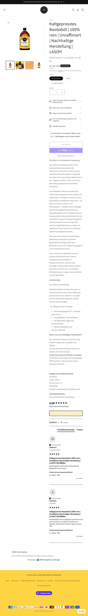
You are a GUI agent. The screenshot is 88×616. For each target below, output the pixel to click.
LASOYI (40, 611)
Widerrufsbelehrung (28, 581)
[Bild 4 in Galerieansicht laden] (39, 65)
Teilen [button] (58, 475)
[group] (66, 403)
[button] (4, 10)
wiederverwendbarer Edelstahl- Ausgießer (65, 355)
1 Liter (69, 78)
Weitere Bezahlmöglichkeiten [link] (66, 155)
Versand (60, 70)
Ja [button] (50, 475)
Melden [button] (54, 475)
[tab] (66, 430)
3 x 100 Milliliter (58, 83)
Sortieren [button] (53, 422)
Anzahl (51, 88)
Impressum (15, 581)
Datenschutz (41, 581)
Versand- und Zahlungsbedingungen (67, 581)
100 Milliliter (57, 78)
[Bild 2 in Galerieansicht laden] (20, 65)
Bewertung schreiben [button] (66, 413)
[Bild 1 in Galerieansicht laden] (10, 65)
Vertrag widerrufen (44, 585)
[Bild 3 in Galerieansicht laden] (29, 65)
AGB (7, 581)
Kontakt (50, 581)
